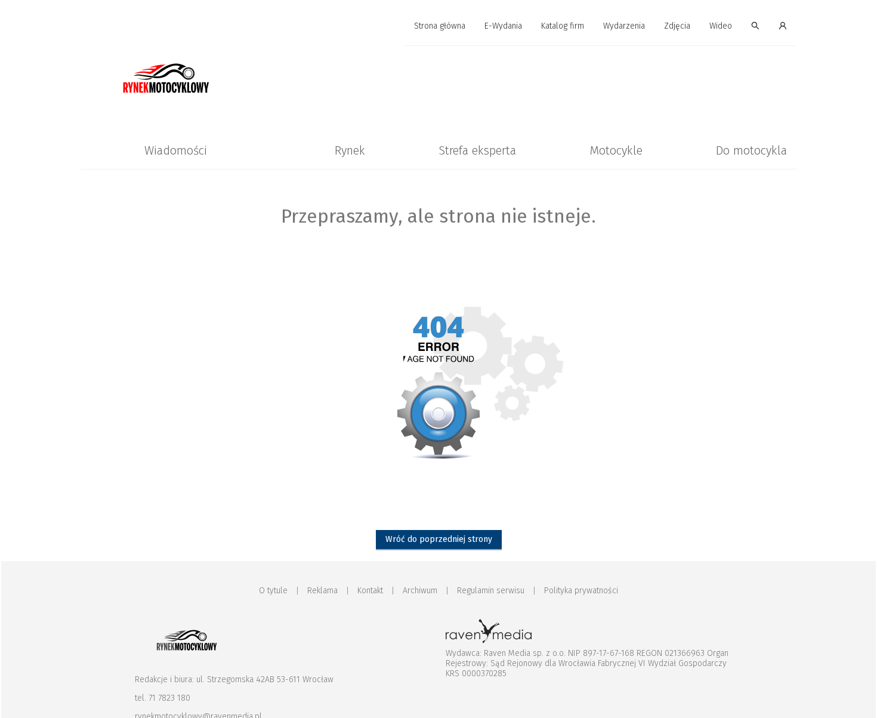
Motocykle (616, 150)
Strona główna (439, 26)
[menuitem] (439, 26)
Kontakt (370, 591)
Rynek (350, 150)
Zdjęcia (677, 26)
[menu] (438, 26)
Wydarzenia (624, 26)
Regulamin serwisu (490, 591)
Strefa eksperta (477, 150)
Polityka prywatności (581, 591)
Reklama (322, 591)
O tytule (273, 591)
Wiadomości (175, 150)
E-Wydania (503, 26)
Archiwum (420, 591)
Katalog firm (562, 26)
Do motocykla (751, 150)
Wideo (720, 26)
